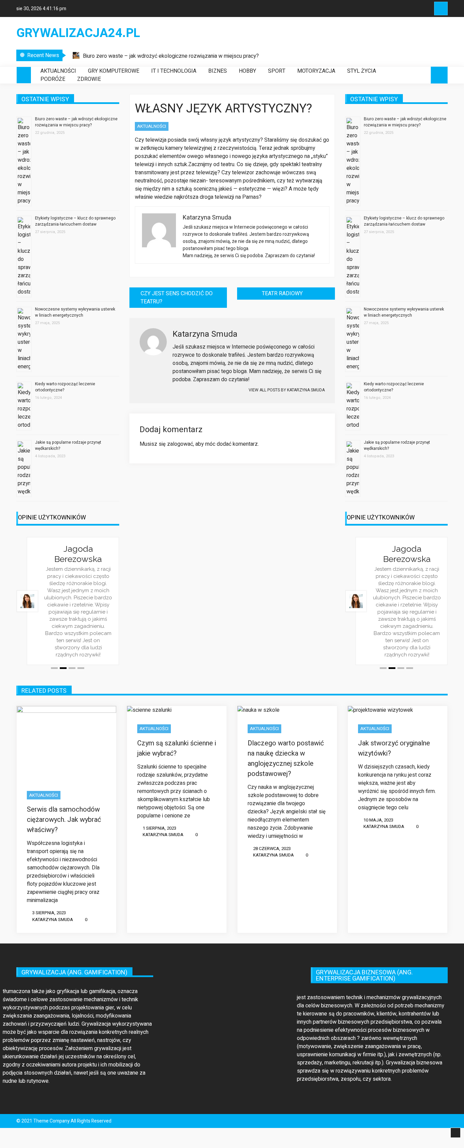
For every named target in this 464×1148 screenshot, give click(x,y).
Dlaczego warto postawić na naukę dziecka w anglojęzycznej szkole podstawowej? (286, 758)
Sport (276, 71)
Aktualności (58, 71)
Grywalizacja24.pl (78, 33)
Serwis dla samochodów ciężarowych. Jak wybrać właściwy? (64, 820)
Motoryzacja (316, 71)
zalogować (180, 444)
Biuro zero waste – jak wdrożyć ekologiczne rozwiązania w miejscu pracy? (171, 56)
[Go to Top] (455, 1133)
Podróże (52, 79)
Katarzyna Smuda (52, 919)
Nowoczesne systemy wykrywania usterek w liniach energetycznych (75, 312)
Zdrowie (89, 79)
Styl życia (361, 71)
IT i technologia (173, 71)
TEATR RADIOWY (282, 293)
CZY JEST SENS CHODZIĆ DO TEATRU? (177, 297)
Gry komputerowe (113, 71)
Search (441, 8)
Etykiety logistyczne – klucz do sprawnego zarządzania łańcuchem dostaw (75, 221)
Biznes (217, 71)
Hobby (247, 71)
